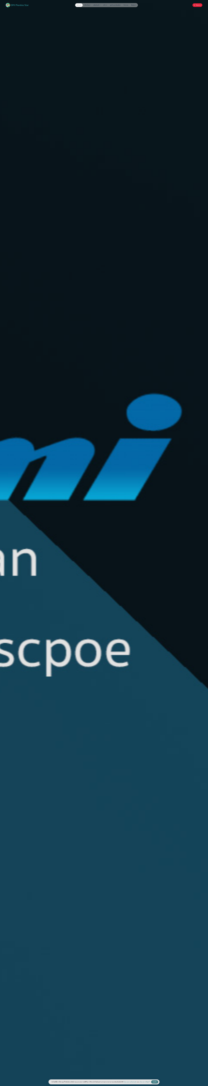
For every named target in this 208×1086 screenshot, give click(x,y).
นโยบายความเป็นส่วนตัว (130, 1082)
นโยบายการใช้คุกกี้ (144, 1082)
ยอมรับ (155, 1082)
